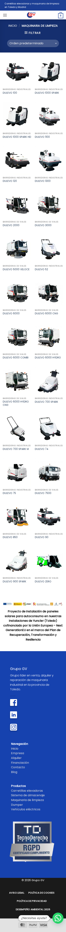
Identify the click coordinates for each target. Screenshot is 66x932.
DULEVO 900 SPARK (14, 581)
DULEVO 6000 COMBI (15, 357)
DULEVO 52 (41, 269)
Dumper (17, 805)
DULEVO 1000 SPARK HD (17, 137)
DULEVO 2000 (11, 225)
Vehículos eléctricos (25, 809)
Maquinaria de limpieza (27, 800)
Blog (14, 772)
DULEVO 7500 (43, 493)
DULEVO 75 (9, 493)
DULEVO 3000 (43, 225)
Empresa (17, 753)
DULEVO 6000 (11, 313)
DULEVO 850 (10, 537)
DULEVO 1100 (42, 137)
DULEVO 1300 (43, 181)
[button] (5, 15)
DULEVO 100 (10, 93)
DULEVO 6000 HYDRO (48, 357)
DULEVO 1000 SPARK (47, 93)
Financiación (20, 763)
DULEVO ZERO (43, 581)
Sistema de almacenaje (28, 795)
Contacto (18, 767)
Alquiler (16, 758)
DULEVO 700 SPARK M (16, 449)
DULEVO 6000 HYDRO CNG (16, 403)
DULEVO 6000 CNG (46, 313)
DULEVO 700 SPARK (46, 402)
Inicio (12, 26)
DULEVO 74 (41, 449)
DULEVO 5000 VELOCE (16, 269)
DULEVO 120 (10, 181)
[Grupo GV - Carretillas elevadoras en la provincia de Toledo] (33, 15)
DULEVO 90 (41, 537)
